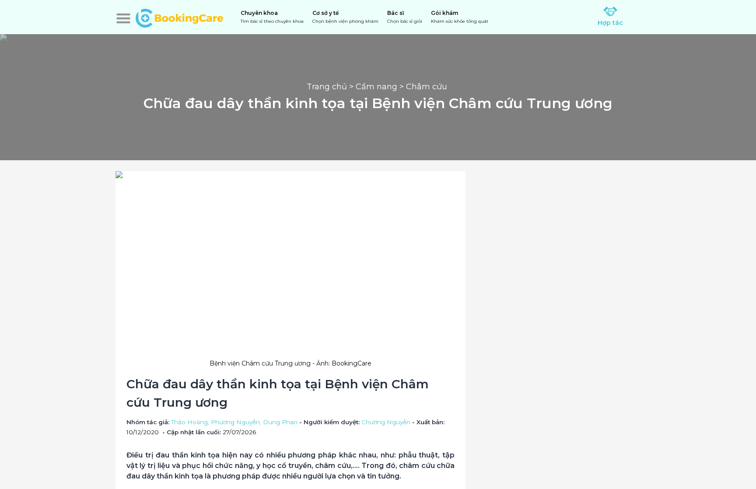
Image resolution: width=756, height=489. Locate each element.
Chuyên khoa (272, 17)
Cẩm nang (376, 86)
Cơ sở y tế (345, 17)
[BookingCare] (179, 17)
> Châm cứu (423, 86)
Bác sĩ (404, 17)
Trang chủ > (331, 86)
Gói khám (459, 17)
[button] (123, 18)
